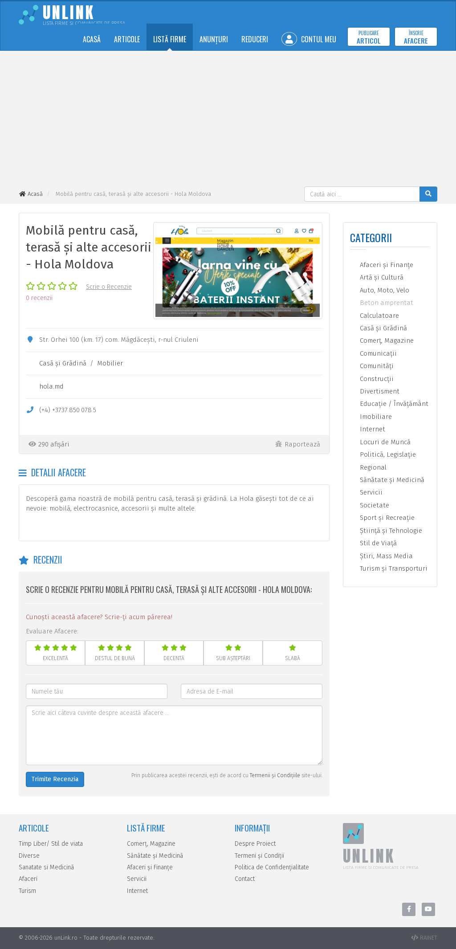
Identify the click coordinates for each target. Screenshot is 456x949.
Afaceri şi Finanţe (385, 265)
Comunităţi (376, 366)
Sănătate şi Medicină (391, 480)
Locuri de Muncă (384, 442)
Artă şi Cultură (380, 277)
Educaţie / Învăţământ (393, 404)
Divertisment (378, 391)
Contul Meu (317, 39)
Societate (373, 505)
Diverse (29, 856)
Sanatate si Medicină (46, 867)
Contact (245, 879)
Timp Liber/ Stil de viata (51, 844)
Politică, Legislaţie (387, 454)
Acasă (92, 39)
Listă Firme (169, 39)
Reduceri (254, 39)
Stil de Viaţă (377, 543)
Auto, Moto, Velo (383, 290)
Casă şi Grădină (62, 363)
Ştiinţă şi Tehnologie (390, 531)
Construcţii (376, 379)
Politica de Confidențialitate (272, 867)
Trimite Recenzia (55, 779)
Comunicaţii (377, 353)
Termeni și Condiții (259, 856)
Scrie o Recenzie (109, 287)
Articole (127, 39)
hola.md (51, 386)
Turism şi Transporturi (393, 568)
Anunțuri (214, 39)
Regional (372, 467)
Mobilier (110, 363)
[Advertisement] (228, 119)
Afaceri (28, 879)
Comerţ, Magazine (386, 341)
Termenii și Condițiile (275, 775)
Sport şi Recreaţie (386, 518)
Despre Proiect (255, 844)
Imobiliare (375, 417)
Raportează (302, 444)
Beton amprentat (385, 303)
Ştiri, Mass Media (385, 556)
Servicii (370, 492)
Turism (27, 891)
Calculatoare (378, 316)
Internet (371, 429)
